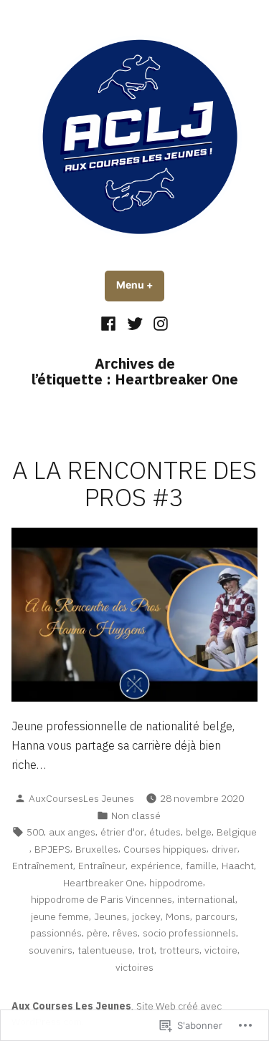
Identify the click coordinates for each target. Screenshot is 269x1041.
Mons (178, 916)
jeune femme (60, 916)
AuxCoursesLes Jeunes (81, 798)
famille (201, 865)
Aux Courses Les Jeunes (71, 1005)
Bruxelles (96, 849)
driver (224, 849)
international (206, 899)
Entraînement (42, 865)
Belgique (237, 831)
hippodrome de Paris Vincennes (101, 899)
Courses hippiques (165, 849)
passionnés (56, 932)
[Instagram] (159, 323)
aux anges (72, 831)
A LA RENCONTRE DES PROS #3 (134, 484)
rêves (125, 932)
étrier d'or (122, 831)
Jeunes (110, 916)
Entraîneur (102, 865)
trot (146, 950)
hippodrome (176, 882)
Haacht (238, 865)
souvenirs (50, 950)
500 (35, 831)
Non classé (136, 815)
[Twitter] (134, 323)
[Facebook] (110, 323)
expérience (156, 865)
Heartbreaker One (103, 882)
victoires (134, 967)
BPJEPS (52, 849)
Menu (140, 285)
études (165, 831)
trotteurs (179, 950)
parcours (215, 916)
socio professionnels (189, 932)
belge (199, 831)
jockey (146, 916)
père (97, 932)
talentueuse (105, 950)
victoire (220, 950)
